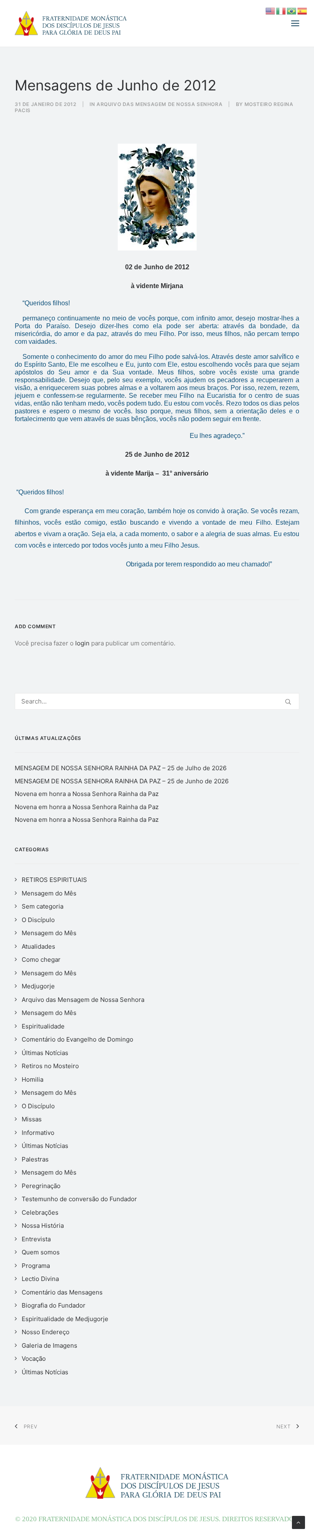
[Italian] (281, 10)
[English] (270, 10)
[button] (295, 23)
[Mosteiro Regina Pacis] (71, 23)
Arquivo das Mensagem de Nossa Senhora (159, 104)
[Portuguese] (292, 10)
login (82, 643)
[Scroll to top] (298, 1522)
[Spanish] (302, 10)
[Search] (157, 701)
